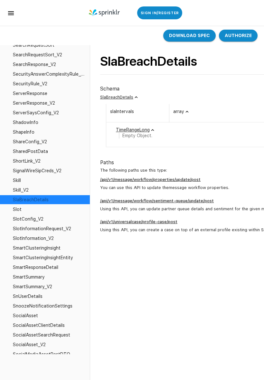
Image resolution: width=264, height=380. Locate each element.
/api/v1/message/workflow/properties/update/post (150, 179)
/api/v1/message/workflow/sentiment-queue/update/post (157, 200)
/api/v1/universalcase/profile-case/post (138, 221)
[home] (105, 13)
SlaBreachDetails (116, 97)
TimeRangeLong (133, 129)
